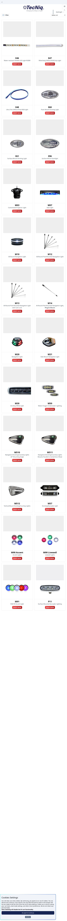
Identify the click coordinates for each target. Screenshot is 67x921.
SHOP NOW (17, 64)
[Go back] (2, 2)
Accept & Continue (28, 913)
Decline (28, 917)
